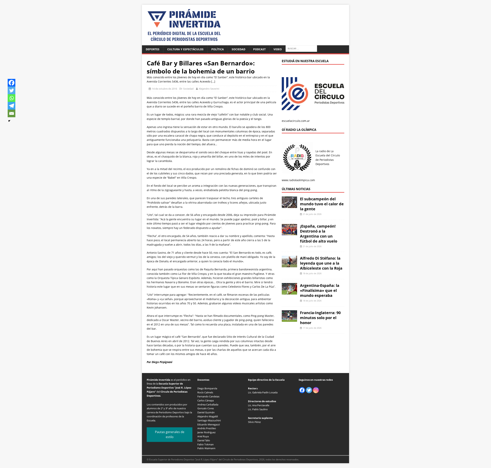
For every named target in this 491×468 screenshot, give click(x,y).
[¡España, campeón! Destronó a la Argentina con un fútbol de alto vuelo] (289, 233)
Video (278, 49)
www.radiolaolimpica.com (298, 180)
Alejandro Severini (209, 88)
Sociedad (238, 49)
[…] (213, 81)
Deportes (152, 49)
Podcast (259, 49)
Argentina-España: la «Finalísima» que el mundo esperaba (319, 290)
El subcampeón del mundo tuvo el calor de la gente (322, 203)
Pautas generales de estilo (169, 434)
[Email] (11, 113)
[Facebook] (11, 83)
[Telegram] (11, 106)
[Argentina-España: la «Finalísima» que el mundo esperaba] (289, 292)
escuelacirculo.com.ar (296, 121)
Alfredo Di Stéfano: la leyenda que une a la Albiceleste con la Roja (321, 263)
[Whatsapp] (11, 98)
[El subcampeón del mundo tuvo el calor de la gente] (289, 206)
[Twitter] (11, 90)
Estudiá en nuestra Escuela (305, 61)
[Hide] (9, 120)
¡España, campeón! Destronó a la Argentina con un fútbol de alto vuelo (318, 234)
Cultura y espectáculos (185, 49)
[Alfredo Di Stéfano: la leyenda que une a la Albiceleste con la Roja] (289, 265)
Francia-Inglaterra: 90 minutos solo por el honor (320, 317)
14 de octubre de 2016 (164, 88)
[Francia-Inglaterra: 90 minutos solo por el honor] (289, 319)
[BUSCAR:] (301, 48)
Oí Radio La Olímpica (299, 130)
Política (217, 49)
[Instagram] (316, 390)
